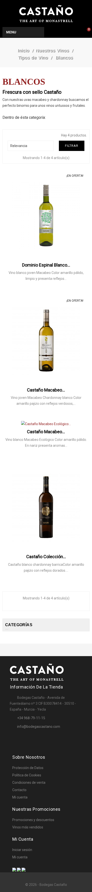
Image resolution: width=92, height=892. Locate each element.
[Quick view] (58, 292)
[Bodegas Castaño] (46, 13)
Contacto (19, 790)
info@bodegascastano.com (38, 727)
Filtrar (71, 146)
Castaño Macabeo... (46, 389)
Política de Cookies (26, 775)
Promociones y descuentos (33, 820)
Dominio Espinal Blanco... (46, 265)
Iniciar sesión (22, 850)
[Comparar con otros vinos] (46, 292)
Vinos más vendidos (27, 827)
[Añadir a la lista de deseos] (34, 292)
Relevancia (30, 146)
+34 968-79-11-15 (31, 718)
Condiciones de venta (28, 782)
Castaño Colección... (46, 556)
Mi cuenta (19, 797)
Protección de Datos (27, 768)
